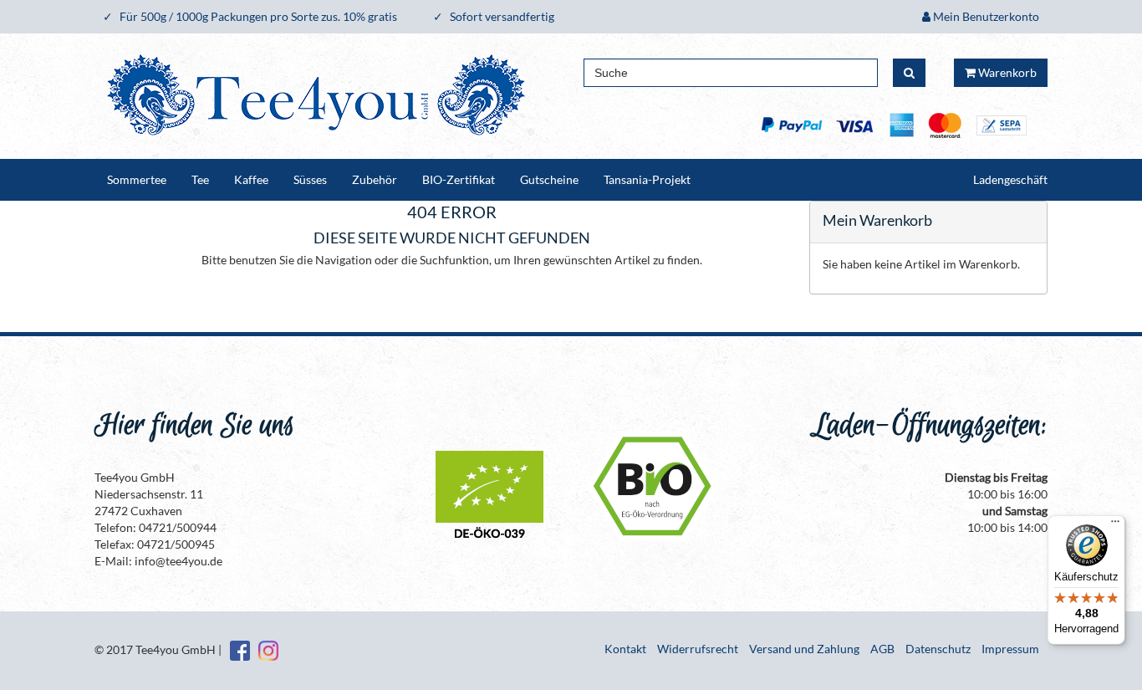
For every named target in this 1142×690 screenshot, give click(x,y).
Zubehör (374, 179)
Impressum (1010, 648)
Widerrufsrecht (697, 648)
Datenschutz (938, 648)
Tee (200, 179)
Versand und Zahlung (804, 648)
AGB (882, 648)
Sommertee (136, 179)
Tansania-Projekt (647, 179)
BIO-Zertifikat (458, 179)
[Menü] (1115, 525)
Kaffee (251, 179)
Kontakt (625, 648)
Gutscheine (549, 179)
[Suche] (909, 73)
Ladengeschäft (1010, 179)
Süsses (310, 179)
